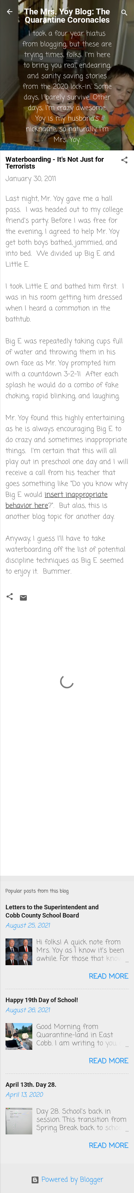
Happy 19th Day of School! (41, 1000)
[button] (124, 161)
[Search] (124, 13)
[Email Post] (23, 600)
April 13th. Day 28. (30, 1084)
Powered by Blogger (71, 1179)
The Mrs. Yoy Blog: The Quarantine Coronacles (67, 16)
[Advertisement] (67, 817)
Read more (109, 976)
